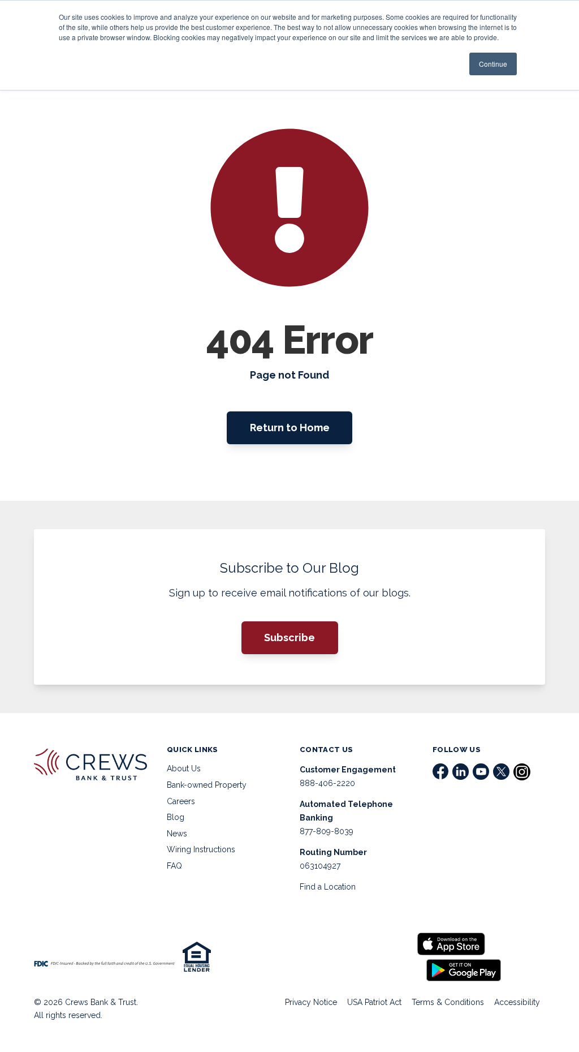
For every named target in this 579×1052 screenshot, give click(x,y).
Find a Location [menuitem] (328, 886)
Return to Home (290, 427)
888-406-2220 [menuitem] (327, 783)
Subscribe (289, 637)
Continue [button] (493, 63)
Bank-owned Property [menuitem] (207, 784)
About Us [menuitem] (184, 768)
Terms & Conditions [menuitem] (448, 1002)
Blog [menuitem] (175, 817)
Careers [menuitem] (181, 801)
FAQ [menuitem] (174, 865)
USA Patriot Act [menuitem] (374, 1002)
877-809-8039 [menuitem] (326, 831)
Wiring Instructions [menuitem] (201, 849)
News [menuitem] (177, 833)
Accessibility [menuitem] (517, 1002)
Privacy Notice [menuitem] (311, 1002)
